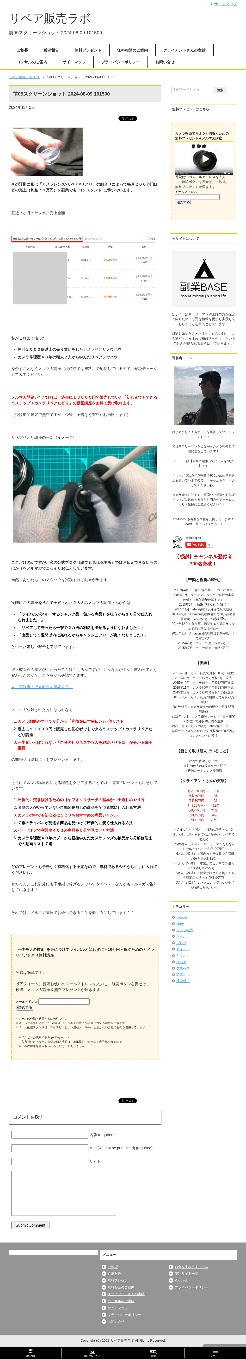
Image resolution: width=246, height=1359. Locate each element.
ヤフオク (183, 956)
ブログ (181, 943)
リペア (181, 962)
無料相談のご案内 (132, 50)
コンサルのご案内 (32, 62)
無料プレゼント (88, 50)
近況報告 (51, 50)
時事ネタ (183, 975)
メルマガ (178, 475)
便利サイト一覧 (186, 1273)
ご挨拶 (22, 50)
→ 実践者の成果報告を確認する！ (42, 687)
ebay (180, 923)
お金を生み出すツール (191, 1267)
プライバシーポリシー (120, 62)
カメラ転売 (184, 930)
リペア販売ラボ (50, 18)
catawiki (182, 917)
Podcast (181, 1280)
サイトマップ (74, 62)
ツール (181, 936)
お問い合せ (165, 62)
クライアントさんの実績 (184, 50)
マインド (183, 949)
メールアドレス (27, 1001)
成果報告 (183, 968)
